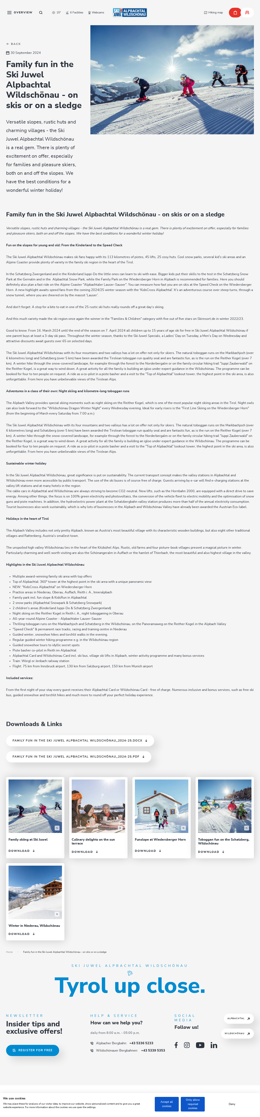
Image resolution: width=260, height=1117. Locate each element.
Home (9, 952)
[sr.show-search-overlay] (41, 12)
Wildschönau (235, 1033)
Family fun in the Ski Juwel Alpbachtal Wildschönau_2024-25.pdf (76, 756)
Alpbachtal (236, 1018)
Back (15, 44)
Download (19, 851)
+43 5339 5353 (130, 1050)
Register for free (35, 1050)
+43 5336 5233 (124, 1043)
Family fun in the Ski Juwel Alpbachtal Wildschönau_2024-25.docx (77, 740)
